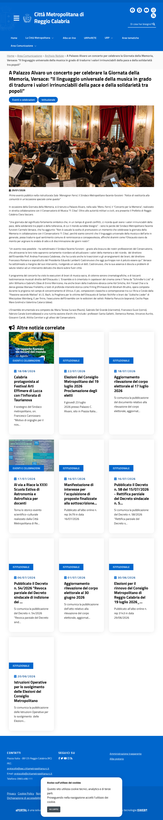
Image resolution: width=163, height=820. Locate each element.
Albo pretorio (117, 759)
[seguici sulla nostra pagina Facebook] (132, 10)
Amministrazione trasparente (126, 754)
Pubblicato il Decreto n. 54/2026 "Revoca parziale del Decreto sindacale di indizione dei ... (31, 592)
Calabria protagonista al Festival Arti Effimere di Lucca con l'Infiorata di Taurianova (28, 388)
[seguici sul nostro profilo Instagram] (153, 10)
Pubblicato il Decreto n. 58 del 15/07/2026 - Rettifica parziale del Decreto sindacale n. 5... (131, 494)
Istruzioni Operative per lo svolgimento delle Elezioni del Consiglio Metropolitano (30, 691)
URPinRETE (90, 38)
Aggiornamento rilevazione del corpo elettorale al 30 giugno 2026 (81, 590)
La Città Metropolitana (38, 38)
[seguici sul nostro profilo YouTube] (146, 10)
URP (107, 38)
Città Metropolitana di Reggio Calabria (59, 17)
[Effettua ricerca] (154, 24)
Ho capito (53, 809)
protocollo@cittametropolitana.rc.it (33, 773)
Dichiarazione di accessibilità (24, 798)
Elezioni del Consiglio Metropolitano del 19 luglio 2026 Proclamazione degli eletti (81, 386)
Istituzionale (48, 100)
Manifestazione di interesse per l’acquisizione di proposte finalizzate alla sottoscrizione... (80, 494)
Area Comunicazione (22, 46)
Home (14, 38)
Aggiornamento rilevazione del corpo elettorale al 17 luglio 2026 (131, 383)
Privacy (11, 793)
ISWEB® (142, 810)
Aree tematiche (130, 38)
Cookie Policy (26, 793)
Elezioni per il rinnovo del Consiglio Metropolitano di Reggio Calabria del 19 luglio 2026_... (131, 592)
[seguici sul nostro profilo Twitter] (139, 10)
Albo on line (69, 38)
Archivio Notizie (54, 56)
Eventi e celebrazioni (23, 100)
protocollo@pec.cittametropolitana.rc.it (28, 768)
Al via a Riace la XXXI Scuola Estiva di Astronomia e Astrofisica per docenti (30, 494)
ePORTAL (21, 810)
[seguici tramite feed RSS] (153, 15)
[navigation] (16, 18)
